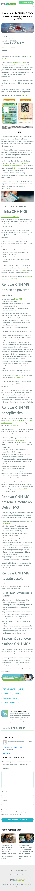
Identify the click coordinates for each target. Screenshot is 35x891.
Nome (4, 792)
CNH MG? (24, 95)
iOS (21, 425)
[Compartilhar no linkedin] (20, 43)
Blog (10, 870)
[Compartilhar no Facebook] (11, 43)
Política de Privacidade (17, 875)
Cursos (6, 693)
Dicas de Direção (10, 698)
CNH (8, 47)
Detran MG (18, 299)
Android (15, 425)
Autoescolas (9, 689)
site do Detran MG (17, 377)
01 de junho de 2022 (18, 62)
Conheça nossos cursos (26, 2)
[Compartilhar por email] (23, 43)
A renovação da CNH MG (10, 217)
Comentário (5, 768)
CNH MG (15, 168)
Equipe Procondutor (10, 37)
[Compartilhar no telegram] (18, 43)
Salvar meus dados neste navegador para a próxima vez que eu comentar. (15, 813)
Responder (6, 753)
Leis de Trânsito (10, 703)
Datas (16, 693)
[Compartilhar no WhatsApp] (15, 43)
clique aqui (22, 270)
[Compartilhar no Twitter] (13, 43)
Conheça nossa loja (20, 870)
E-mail (4, 801)
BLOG (3, 47)
